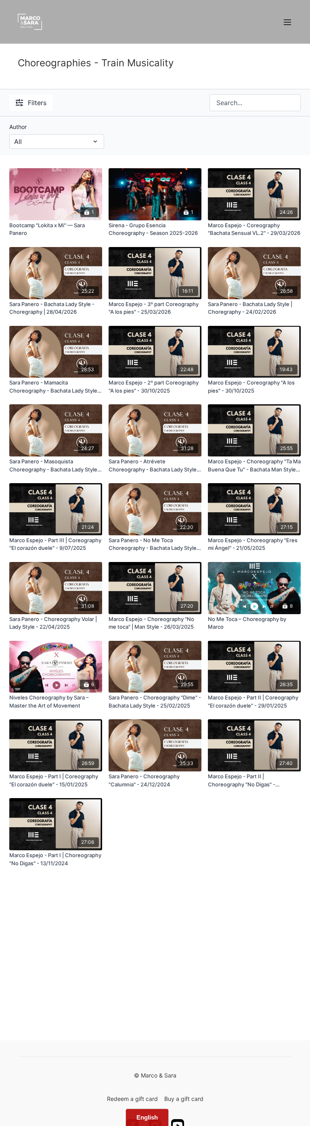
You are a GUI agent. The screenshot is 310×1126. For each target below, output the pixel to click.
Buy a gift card (183, 1098)
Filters (37, 103)
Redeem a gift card (132, 1098)
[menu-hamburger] (287, 22)
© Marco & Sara (155, 1075)
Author (18, 126)
